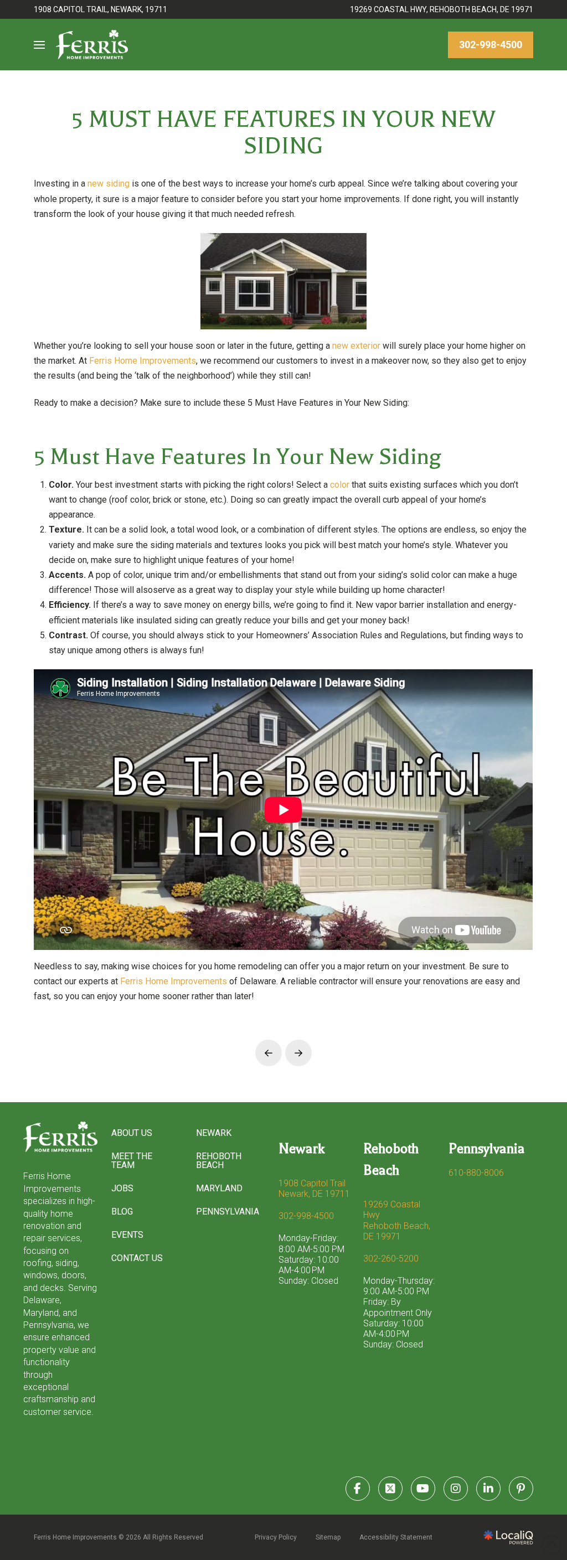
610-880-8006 (476, 1173)
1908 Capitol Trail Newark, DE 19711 (314, 1188)
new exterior (356, 345)
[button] (39, 45)
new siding (108, 183)
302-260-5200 (391, 1258)
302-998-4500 (306, 1216)
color (341, 484)
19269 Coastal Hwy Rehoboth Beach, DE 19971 (396, 1220)
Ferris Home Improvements (142, 360)
